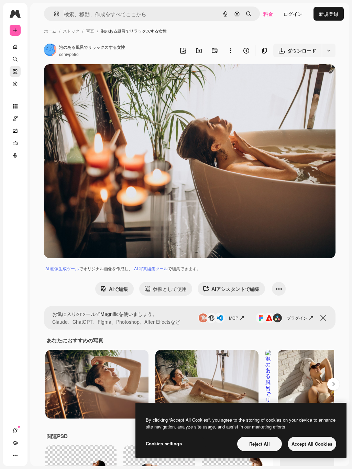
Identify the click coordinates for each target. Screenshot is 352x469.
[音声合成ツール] (15, 155)
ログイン (292, 13)
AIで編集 (118, 288)
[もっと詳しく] (15, 83)
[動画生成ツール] (15, 143)
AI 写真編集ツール (151, 268)
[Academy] (15, 442)
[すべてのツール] (15, 106)
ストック (71, 31)
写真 (90, 31)
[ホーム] (15, 46)
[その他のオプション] (230, 50)
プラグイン (297, 318)
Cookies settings (164, 443)
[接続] (15, 430)
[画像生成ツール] (15, 130)
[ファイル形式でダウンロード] (329, 50)
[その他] (15, 455)
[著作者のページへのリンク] (50, 50)
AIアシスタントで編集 (235, 288)
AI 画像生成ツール (62, 268)
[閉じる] (323, 318)
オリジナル (91, 77)
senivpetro (69, 54)
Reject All (259, 444)
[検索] (15, 59)
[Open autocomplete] (53, 13)
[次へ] (333, 384)
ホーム (50, 31)
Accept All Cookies (312, 444)
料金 (268, 13)
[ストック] (15, 71)
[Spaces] (15, 118)
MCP (233, 318)
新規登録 (328, 13)
